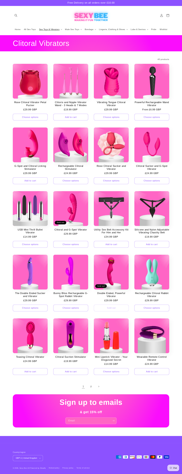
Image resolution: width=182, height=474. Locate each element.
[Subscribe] (113, 420)
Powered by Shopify (38, 468)
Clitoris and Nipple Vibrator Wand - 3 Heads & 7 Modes (71, 104)
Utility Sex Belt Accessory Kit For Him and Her (111, 231)
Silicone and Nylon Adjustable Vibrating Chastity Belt (152, 231)
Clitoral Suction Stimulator (70, 357)
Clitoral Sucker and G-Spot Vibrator (151, 167)
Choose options (30, 117)
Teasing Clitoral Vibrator (30, 357)
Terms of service (83, 468)
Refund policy (54, 468)
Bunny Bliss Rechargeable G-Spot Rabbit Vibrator (70, 295)
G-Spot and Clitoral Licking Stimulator (30, 167)
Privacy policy (68, 468)
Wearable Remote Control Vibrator (152, 358)
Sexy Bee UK (24, 468)
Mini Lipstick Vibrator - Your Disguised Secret (111, 358)
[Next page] (99, 386)
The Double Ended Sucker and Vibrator (30, 295)
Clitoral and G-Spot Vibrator (70, 229)
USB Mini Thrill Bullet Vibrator (30, 231)
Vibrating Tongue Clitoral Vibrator (111, 104)
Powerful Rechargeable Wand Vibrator (152, 104)
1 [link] (83, 386)
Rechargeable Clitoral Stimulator (70, 167)
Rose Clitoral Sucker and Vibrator (111, 167)
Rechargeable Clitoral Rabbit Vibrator (152, 295)
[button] (16, 15)
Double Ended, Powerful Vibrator (111, 295)
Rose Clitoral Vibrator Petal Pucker (30, 104)
